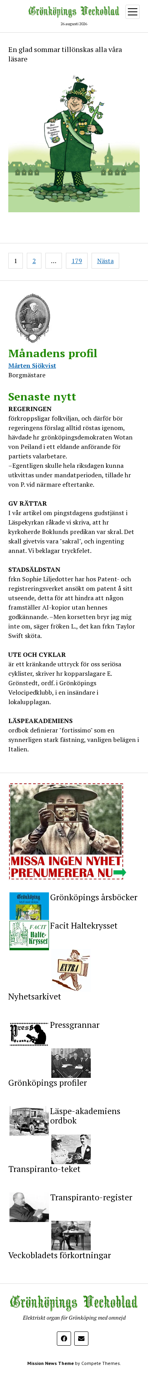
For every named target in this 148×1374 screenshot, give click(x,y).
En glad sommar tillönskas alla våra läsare (65, 54)
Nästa (105, 260)
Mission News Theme (50, 1363)
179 (76, 260)
